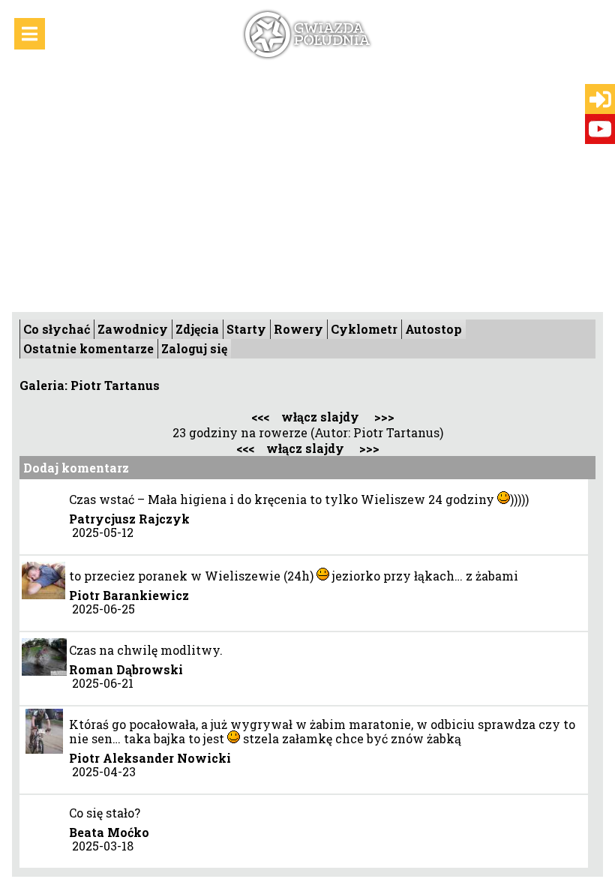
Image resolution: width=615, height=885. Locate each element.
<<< (260, 416)
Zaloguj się (194, 348)
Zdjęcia (197, 329)
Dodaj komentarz (76, 468)
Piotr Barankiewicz (129, 595)
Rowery (298, 329)
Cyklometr (364, 329)
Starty (246, 329)
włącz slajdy (320, 416)
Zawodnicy (133, 329)
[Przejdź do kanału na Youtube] (600, 129)
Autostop (433, 329)
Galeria (42, 385)
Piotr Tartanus (115, 385)
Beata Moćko (109, 832)
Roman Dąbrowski (126, 669)
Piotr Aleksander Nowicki (150, 758)
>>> (384, 416)
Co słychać (56, 329)
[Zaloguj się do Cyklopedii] (600, 99)
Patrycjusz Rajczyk (129, 518)
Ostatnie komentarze (88, 348)
